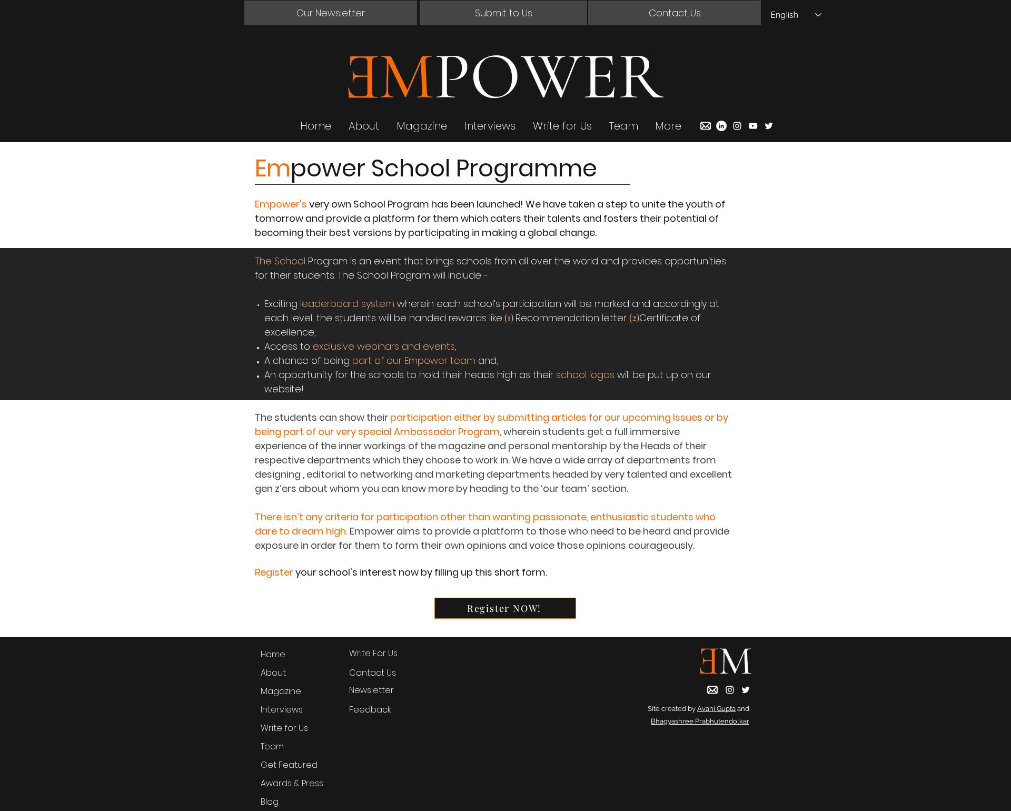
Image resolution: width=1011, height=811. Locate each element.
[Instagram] (737, 126)
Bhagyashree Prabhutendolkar (700, 721)
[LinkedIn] (721, 126)
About (273, 673)
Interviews (282, 710)
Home (273, 654)
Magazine (281, 691)
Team (272, 746)
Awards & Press (292, 783)
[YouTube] (753, 126)
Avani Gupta (716, 709)
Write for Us (284, 728)
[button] (331, 13)
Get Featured (289, 765)
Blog (270, 802)
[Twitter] (769, 126)
